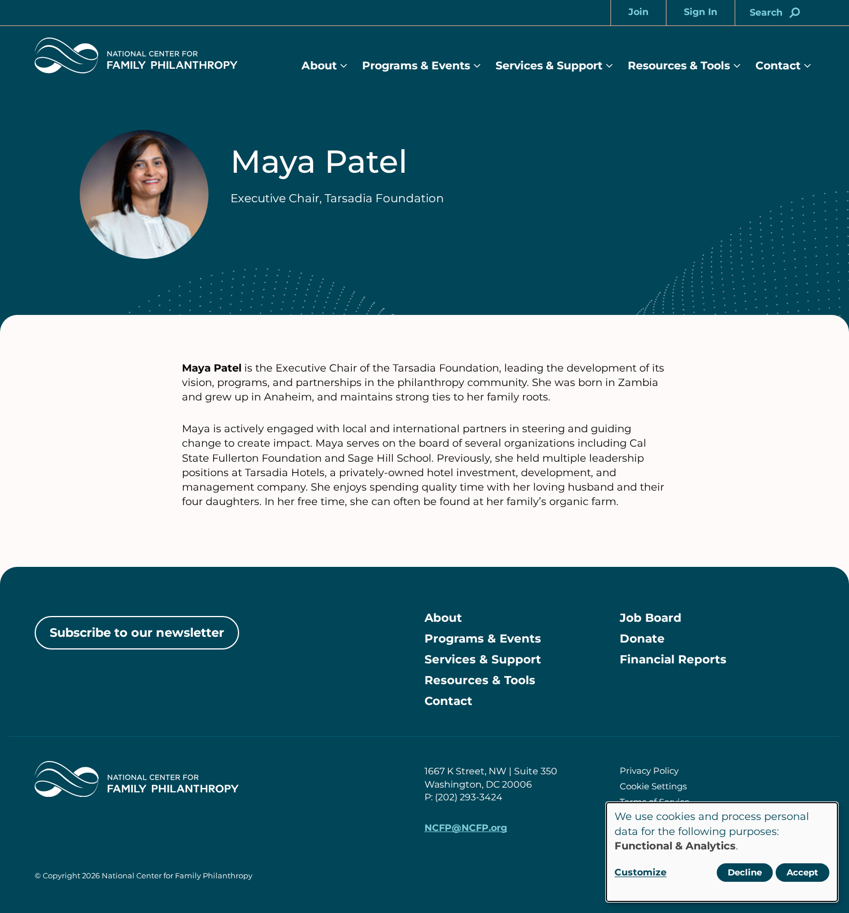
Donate (642, 638)
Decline (745, 872)
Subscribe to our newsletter (137, 632)
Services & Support (549, 65)
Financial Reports (673, 659)
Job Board (651, 618)
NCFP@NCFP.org (466, 827)
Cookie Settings (653, 786)
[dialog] (721, 852)
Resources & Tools (679, 65)
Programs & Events (416, 65)
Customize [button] (640, 872)
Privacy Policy (649, 770)
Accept (802, 872)
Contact (777, 65)
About (319, 65)
